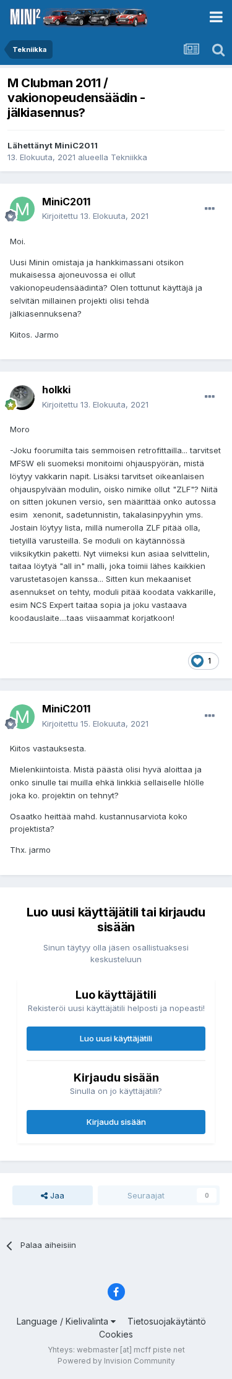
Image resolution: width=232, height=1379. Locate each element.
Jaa (56, 1195)
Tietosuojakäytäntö (166, 1321)
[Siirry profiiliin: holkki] (22, 397)
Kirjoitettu (95, 216)
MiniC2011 (76, 145)
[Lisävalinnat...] (209, 209)
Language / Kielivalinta (64, 1321)
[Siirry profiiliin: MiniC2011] (22, 209)
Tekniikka (129, 157)
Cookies (116, 1334)
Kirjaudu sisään (116, 1122)
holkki (56, 389)
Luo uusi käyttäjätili (116, 1038)
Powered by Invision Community (116, 1360)
